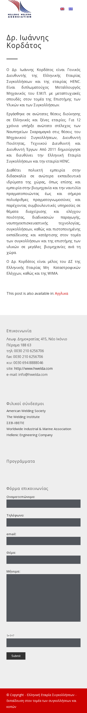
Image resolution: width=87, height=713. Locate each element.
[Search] (51, 9)
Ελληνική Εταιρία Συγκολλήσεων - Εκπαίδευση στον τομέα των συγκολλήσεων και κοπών (41, 701)
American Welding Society (26, 410)
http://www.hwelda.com (33, 368)
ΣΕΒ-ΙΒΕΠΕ (15, 422)
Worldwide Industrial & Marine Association (38, 429)
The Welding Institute (23, 416)
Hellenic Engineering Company (29, 435)
